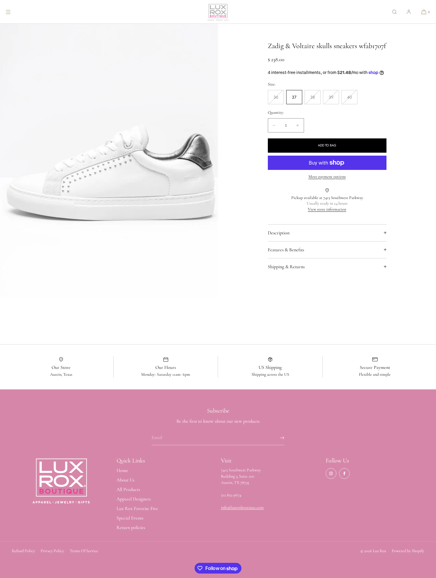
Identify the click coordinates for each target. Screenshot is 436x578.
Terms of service (84, 550)
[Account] (408, 11)
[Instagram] (331, 473)
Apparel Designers (134, 499)
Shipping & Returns (286, 267)
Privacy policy (52, 550)
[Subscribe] (277, 438)
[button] (394, 11)
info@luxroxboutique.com (242, 507)
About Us (125, 480)
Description (278, 233)
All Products (128, 489)
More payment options (327, 176)
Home (122, 470)
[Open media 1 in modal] (109, 160)
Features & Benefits (286, 250)
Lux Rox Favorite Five (137, 508)
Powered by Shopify (408, 550)
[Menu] (13, 11)
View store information (327, 209)
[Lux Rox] (218, 11)
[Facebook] (344, 473)
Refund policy (23, 550)
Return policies (131, 527)
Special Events (130, 518)
